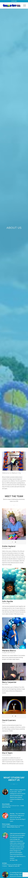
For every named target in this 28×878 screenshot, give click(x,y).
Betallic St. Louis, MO (14, 866)
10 (18, 468)
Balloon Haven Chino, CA (13, 827)
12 (20, 468)
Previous (5, 461)
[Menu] (24, 5)
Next (22, 461)
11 (19, 468)
